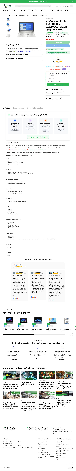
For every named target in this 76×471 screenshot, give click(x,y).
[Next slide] (71, 292)
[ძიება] (49, 6)
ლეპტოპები (14, 15)
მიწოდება (55, 34)
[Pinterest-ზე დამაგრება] (60, 98)
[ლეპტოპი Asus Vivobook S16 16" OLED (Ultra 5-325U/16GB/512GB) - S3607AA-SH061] (52, 279)
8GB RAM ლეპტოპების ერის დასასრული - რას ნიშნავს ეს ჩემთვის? (11, 344)
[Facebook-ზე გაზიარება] (53, 98)
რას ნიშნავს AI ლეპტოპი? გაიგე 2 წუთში (27, 342)
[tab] (6, 108)
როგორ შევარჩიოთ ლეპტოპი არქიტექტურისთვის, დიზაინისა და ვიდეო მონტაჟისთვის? (28, 364)
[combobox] (33, 6)
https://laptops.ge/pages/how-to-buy (23, 51)
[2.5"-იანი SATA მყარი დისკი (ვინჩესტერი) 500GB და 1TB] (66, 279)
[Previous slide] (68, 292)
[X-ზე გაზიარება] (56, 98)
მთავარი (8, 15)
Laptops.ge (8, 467)
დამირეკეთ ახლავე (58, 84)
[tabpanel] (38, 184)
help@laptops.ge (8, 443)
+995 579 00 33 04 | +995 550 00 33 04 (13, 445)
